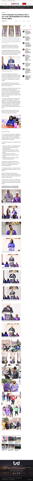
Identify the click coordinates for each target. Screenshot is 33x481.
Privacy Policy (29, 479)
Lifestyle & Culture (19, 6)
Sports (10, 6)
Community (3, 12)
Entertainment (14, 6)
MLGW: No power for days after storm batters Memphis (28, 65)
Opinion (28, 6)
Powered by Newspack (12, 479)
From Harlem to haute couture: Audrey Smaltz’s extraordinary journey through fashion (4, 442)
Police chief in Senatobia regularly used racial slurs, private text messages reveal (11, 450)
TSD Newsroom (4, 20)
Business (25, 6)
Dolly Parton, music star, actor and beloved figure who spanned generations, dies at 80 (28, 58)
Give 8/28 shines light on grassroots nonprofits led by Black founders (28, 51)
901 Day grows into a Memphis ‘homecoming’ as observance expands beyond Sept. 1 (28, 71)
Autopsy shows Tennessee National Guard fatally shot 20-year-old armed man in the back (18, 442)
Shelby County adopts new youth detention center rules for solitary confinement (18, 450)
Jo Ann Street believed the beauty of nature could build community (28, 38)
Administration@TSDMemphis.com (18, 470)
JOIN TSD (24, 3)
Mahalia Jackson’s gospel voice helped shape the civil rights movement (28, 78)
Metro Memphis (5, 6)
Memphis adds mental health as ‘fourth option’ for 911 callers (28, 32)
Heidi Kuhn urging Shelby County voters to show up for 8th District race (5, 450)
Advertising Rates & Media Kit (11, 0)
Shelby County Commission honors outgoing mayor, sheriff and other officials (28, 45)
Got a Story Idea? (4, 0)
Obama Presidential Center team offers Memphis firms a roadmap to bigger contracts (11, 442)
